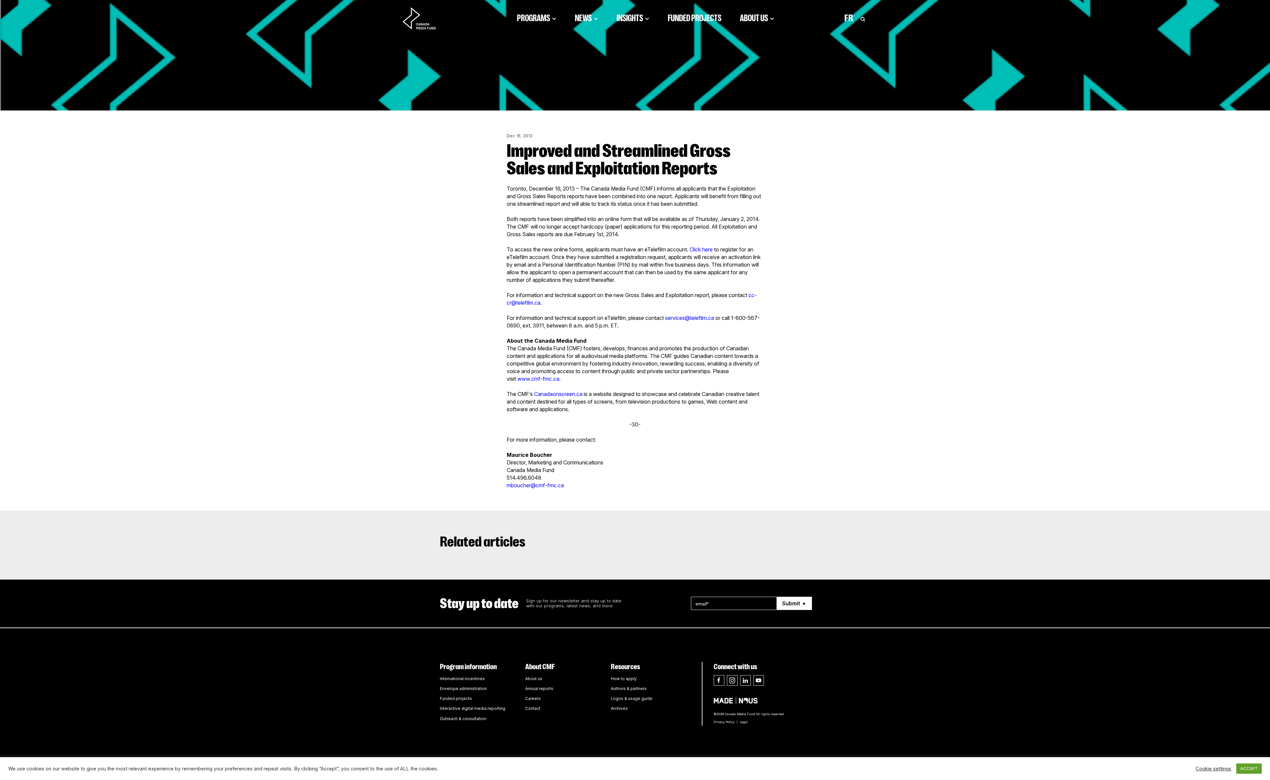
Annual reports (539, 688)
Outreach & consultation (463, 718)
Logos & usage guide (632, 698)
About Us (754, 18)
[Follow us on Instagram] (732, 680)
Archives (619, 708)
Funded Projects (694, 18)
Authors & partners (629, 688)
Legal (744, 722)
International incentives (462, 678)
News (583, 18)
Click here (701, 249)
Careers (533, 698)
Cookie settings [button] (1213, 769)
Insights (629, 18)
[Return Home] (424, 18)
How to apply (624, 678)
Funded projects (456, 698)
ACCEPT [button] (1249, 768)
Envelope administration (463, 688)
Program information (468, 667)
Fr (848, 18)
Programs (533, 18)
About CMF (540, 667)
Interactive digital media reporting (472, 708)
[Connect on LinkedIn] (745, 680)
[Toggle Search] (863, 18)
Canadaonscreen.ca (558, 394)
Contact (532, 708)
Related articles (483, 542)
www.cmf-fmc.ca (538, 378)
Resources (625, 667)
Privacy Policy (724, 722)
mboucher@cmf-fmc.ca (535, 485)
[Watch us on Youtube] (758, 680)
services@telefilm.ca (689, 318)
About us (533, 678)
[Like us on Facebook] (719, 680)
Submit (791, 603)
